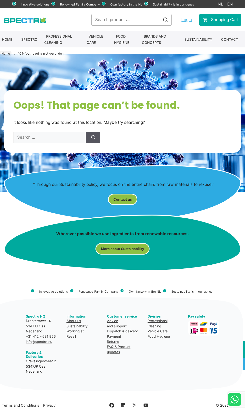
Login (186, 19)
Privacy (49, 405)
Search (166, 20)
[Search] (93, 137)
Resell (71, 336)
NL (220, 4)
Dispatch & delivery (122, 331)
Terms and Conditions (20, 405)
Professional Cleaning (58, 39)
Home (7, 39)
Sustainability (198, 39)
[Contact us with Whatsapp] (234, 399)
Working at (75, 331)
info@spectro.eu (39, 342)
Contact (229, 39)
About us (74, 321)
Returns (113, 342)
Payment (114, 336)
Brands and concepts (154, 39)
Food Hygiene (121, 39)
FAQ (110, 347)
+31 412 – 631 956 (41, 336)
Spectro (29, 39)
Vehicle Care (95, 39)
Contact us (122, 199)
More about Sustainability (122, 249)
